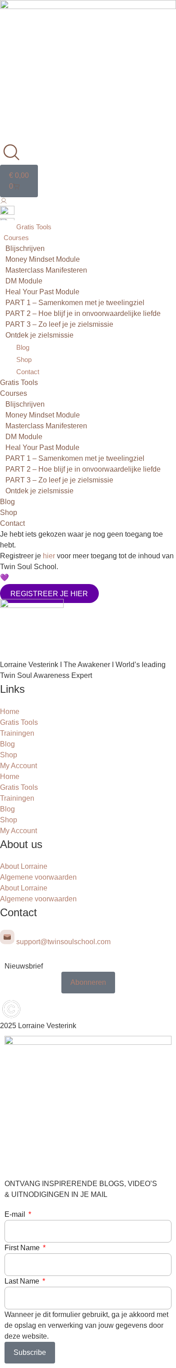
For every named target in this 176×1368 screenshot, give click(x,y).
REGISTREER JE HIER (49, 593)
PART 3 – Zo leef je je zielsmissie (59, 324)
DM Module (23, 281)
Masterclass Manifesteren (46, 270)
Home (9, 711)
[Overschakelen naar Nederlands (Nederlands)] (7, 212)
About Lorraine (23, 866)
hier (49, 556)
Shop (24, 359)
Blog (22, 347)
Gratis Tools (33, 227)
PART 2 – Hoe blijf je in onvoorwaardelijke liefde (83, 313)
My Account (18, 766)
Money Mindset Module (42, 259)
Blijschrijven (25, 248)
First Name (23, 1248)
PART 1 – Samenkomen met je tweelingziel (74, 302)
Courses (16, 237)
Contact (27, 372)
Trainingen (17, 733)
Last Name (23, 1281)
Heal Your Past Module (42, 292)
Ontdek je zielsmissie (39, 335)
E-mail (16, 1214)
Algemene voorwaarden (38, 877)
